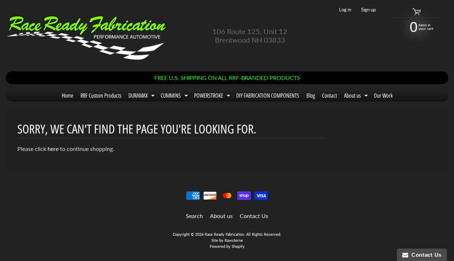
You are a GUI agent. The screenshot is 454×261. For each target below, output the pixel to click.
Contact (329, 95)
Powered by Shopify (227, 246)
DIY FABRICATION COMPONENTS (267, 95)
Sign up (368, 9)
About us (357, 97)
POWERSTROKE (213, 97)
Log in (345, 9)
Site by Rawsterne (227, 240)
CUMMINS (175, 97)
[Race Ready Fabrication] (87, 36)
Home (67, 95)
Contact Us (254, 215)
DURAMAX (142, 97)
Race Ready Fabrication (224, 234)
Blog (310, 95)
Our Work (383, 95)
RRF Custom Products (101, 95)
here (53, 148)
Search (194, 215)
